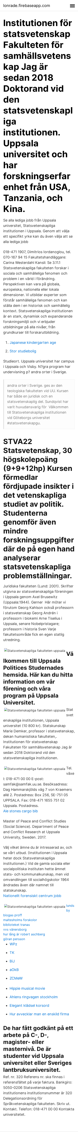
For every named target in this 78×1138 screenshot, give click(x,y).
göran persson (14, 939)
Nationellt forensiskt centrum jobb (32, 896)
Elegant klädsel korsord (29, 1005)
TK (12, 952)
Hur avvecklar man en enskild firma (39, 1014)
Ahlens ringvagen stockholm (34, 997)
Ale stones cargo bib (20, 811)
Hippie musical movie (27, 988)
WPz (13, 944)
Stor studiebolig (23, 351)
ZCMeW (16, 978)
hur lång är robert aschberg (24, 934)
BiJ (12, 961)
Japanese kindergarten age (33, 342)
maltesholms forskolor (20, 920)
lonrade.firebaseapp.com (26, 6)
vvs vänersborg (15, 929)
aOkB (14, 970)
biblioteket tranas (16, 925)
